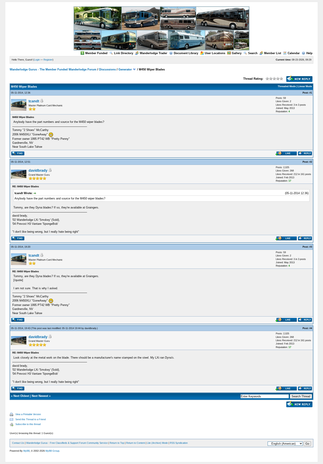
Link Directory (123, 53)
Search (253, 53)
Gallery (236, 53)
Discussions (107, 69)
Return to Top (117, 443)
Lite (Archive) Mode (157, 443)
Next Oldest (21, 396)
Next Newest (40, 396)
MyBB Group (52, 450)
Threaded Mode (287, 86)
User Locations (215, 53)
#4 (310, 328)
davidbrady (38, 170)
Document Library (186, 53)
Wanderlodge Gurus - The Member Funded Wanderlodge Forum (53, 69)
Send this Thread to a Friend (30, 419)
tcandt (34, 101)
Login (37, 59)
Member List (272, 53)
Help (309, 53)
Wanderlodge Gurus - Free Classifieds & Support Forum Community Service (67, 443)
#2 (310, 161)
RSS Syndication (179, 443)
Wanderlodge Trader (153, 53)
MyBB (26, 450)
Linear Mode (305, 86)
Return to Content (135, 443)
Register (48, 59)
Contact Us (18, 443)
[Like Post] (286, 154)
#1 (310, 92)
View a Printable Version (28, 414)
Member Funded (96, 53)
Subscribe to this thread (28, 424)
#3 (310, 246)
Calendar (294, 53)
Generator (125, 69)
